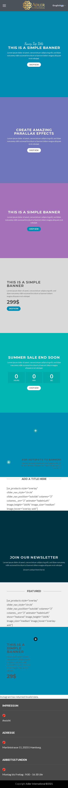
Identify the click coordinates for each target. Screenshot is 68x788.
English (57, 5)
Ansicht (6, 720)
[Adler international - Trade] (34, 5)
